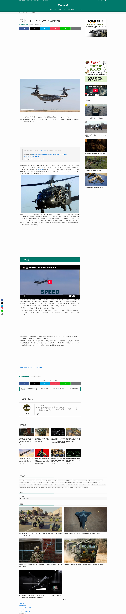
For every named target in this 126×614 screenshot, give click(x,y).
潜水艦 (81, 484)
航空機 (57, 487)
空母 (93, 484)
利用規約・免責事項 (24, 611)
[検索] (106, 1)
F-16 (27, 480)
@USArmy (43, 150)
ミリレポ (27, 413)
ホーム (21, 602)
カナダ (33, 482)
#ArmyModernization (61, 154)
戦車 (76, 484)
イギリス (69, 480)
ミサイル (23, 484)
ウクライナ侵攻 (24, 482)
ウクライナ (98, 480)
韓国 (86, 487)
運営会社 (21, 603)
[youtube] (102, 1)
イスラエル (77, 480)
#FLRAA (50, 154)
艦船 (72, 487)
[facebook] (98, 1)
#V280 (54, 154)
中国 (45, 484)
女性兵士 (69, 484)
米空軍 (37, 487)
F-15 (22, 480)
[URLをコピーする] (76, 28)
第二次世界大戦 (101, 484)
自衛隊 (50, 487)
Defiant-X (40, 169)
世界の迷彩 (37, 484)
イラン (84, 480)
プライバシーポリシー (25, 607)
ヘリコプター (34, 376)
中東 (51, 484)
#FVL (46, 154)
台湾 (63, 484)
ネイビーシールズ (70, 482)
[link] (37, 414)
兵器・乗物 (23, 24)
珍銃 (88, 484)
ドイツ (60, 482)
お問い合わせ (22, 605)
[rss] (104, 1)
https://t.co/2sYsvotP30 (39, 154)
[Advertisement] (50, 53)
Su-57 (44, 480)
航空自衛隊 (65, 487)
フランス (79, 482)
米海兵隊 (23, 487)
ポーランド (96, 482)
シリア (39, 482)
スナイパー (47, 482)
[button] (24, 28)
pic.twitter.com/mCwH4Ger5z (31, 156)
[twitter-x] (100, 1)
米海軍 (30, 487)
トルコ (54, 482)
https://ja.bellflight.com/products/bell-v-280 (31, 367)
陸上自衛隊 (79, 487)
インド (90, 480)
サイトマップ (22, 609)
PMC (38, 480)
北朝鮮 (56, 484)
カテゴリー (22, 496)
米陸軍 (39, 376)
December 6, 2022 (39, 159)
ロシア (30, 484)
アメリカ (61, 480)
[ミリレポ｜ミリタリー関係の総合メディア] (63, 5)
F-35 (33, 480)
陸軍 (27, 24)
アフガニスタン (52, 480)
